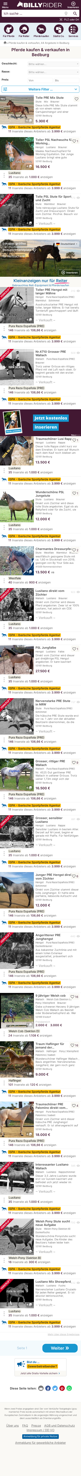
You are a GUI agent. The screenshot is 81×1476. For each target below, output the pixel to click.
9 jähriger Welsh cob (51, 995)
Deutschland (68, 243)
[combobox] (53, 64)
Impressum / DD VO (40, 1430)
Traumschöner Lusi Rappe (55, 439)
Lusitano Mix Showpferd (53, 1281)
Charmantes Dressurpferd (55, 549)
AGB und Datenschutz (59, 1425)
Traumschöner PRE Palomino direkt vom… (52, 1105)
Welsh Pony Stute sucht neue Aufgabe (53, 1223)
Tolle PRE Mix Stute (50, 97)
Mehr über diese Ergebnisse (64, 1334)
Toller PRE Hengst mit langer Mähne (51, 291)
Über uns (12, 1425)
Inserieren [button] (69, 272)
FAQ (25, 1425)
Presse (36, 1425)
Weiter (60, 1348)
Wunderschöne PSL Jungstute (50, 493)
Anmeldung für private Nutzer (40, 1436)
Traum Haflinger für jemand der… (50, 1045)
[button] (5, 5)
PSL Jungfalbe (46, 647)
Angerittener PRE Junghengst (48, 936)
